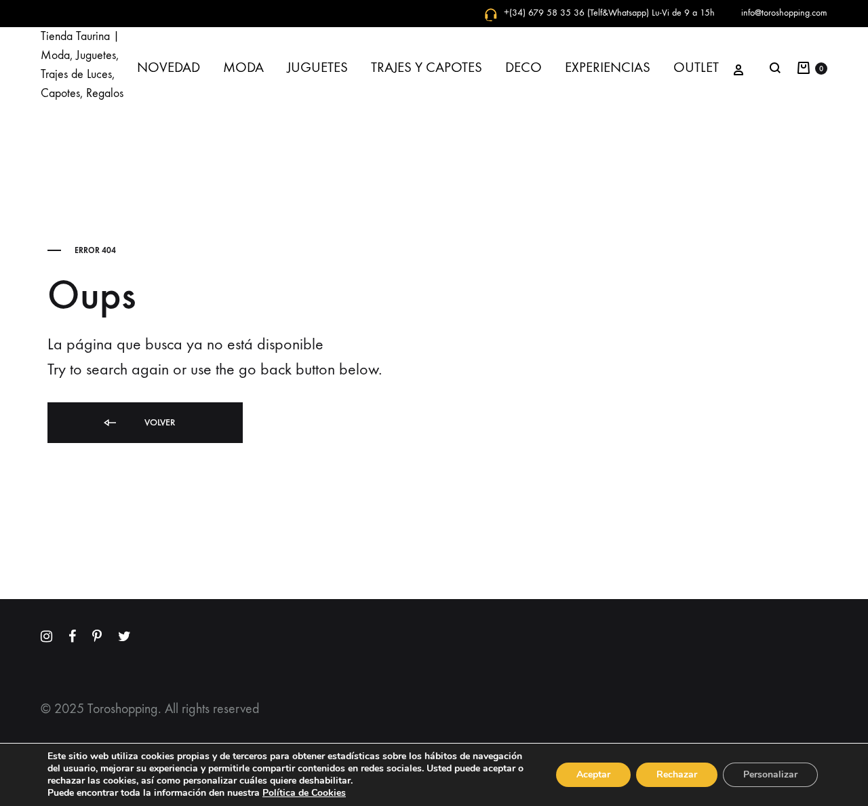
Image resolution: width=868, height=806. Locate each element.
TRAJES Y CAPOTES (426, 67)
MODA (243, 67)
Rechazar (676, 774)
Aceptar (593, 774)
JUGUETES (317, 67)
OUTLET (696, 67)
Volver (158, 422)
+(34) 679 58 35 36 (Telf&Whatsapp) (576, 12)
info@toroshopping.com (784, 12)
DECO (523, 67)
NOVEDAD (168, 67)
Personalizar (770, 774)
